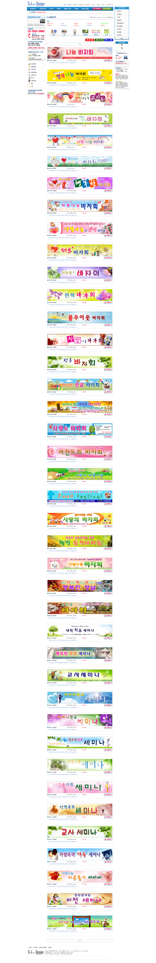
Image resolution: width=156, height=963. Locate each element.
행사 (104, 17)
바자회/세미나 (110, 17)
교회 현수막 (99, 17)
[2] (80, 44)
